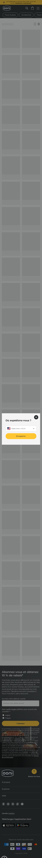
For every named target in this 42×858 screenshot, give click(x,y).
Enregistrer (21, 436)
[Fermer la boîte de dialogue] (36, 417)
